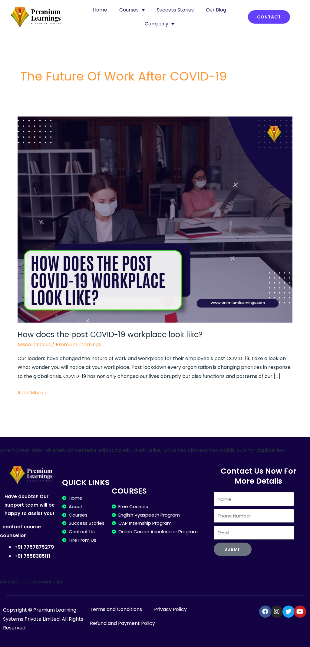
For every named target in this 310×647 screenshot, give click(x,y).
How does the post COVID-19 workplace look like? (110, 334)
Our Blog (216, 9)
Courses (129, 9)
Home (100, 9)
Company (156, 23)
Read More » (32, 392)
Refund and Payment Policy (122, 623)
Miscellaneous (34, 344)
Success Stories (175, 9)
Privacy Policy (170, 609)
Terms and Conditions (116, 609)
